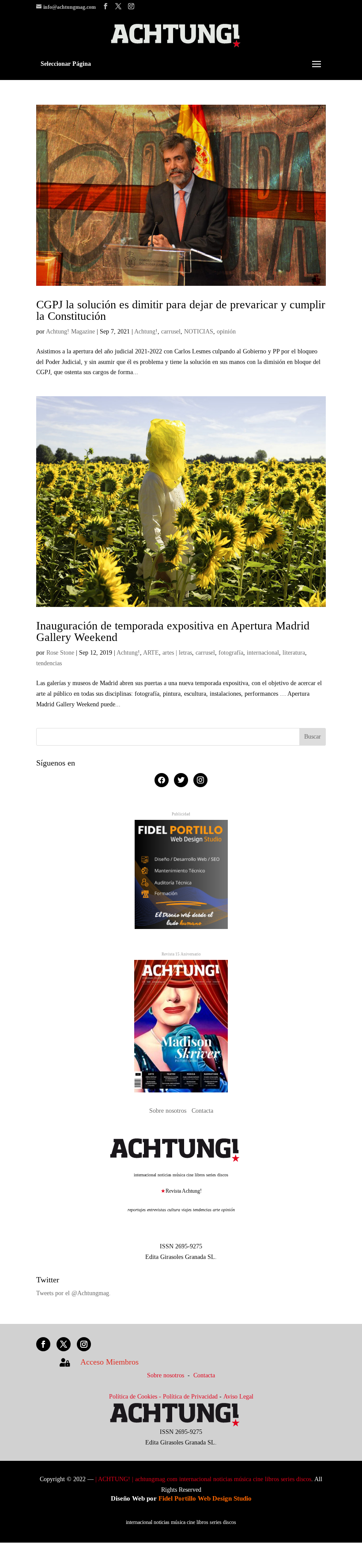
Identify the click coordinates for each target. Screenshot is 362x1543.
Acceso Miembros (109, 1361)
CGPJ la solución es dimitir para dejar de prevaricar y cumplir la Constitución (180, 310)
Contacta (202, 1110)
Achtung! (146, 331)
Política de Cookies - (136, 1396)
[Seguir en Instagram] (84, 1344)
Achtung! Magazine (70, 331)
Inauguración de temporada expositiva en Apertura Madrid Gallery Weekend (172, 631)
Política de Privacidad (190, 1396)
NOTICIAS (198, 331)
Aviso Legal (238, 1396)
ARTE (151, 652)
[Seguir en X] (64, 1344)
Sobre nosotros (168, 1110)
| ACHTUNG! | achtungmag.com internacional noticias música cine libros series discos (203, 1479)
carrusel (171, 331)
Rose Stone (60, 652)
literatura (294, 652)
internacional (263, 652)
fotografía (231, 652)
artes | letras (177, 652)
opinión (226, 331)
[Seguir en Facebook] (43, 1344)
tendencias (49, 663)
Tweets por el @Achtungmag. (73, 1293)
